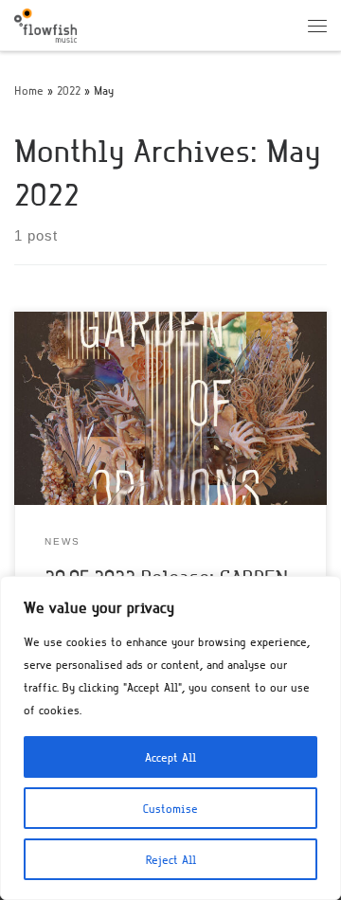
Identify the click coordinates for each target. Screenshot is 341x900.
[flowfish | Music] (45, 22)
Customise (170, 808)
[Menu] (317, 25)
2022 (69, 90)
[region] (170, 738)
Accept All (170, 757)
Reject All (171, 859)
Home (29, 90)
